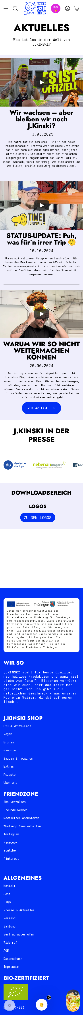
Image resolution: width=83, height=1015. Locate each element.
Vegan (8, 734)
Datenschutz (13, 959)
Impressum (11, 966)
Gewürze (10, 750)
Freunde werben (15, 810)
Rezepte (9, 774)
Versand (9, 918)
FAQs (7, 902)
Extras (9, 766)
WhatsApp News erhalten (22, 826)
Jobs (7, 894)
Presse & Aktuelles (19, 910)
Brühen (9, 742)
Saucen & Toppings (18, 758)
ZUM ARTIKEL (38, 408)
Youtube (10, 850)
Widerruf (10, 942)
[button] (41, 82)
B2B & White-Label (18, 726)
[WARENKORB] (76, 8)
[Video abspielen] (41, 82)
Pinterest (11, 858)
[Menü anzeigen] (5, 8)
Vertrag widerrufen (19, 934)
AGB (6, 950)
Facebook (10, 842)
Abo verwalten (14, 802)
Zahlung (9, 926)
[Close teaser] (48, 997)
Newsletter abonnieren (21, 818)
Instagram (11, 834)
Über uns (10, 782)
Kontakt (9, 886)
